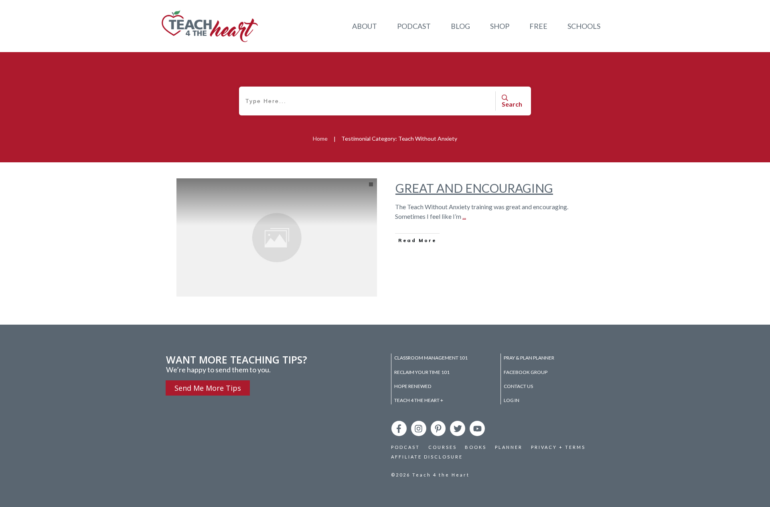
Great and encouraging (474, 188)
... (464, 216)
